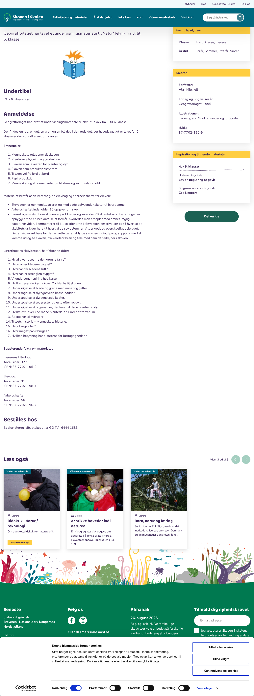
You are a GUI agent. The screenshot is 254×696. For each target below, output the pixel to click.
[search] (240, 17)
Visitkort (187, 17)
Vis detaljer (205, 688)
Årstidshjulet (102, 17)
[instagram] (83, 621)
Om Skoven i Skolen (224, 4)
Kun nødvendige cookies (221, 670)
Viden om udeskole (162, 17)
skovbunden (168, 633)
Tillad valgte (221, 659)
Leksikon (124, 17)
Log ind (245, 4)
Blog (203, 4)
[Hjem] (23, 17)
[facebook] (71, 621)
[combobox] (220, 17)
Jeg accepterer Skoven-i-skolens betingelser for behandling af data (225, 635)
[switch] (115, 688)
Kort (140, 17)
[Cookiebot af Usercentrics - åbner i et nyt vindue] (25, 688)
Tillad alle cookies (221, 647)
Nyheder (190, 4)
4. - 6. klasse (189, 166)
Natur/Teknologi (20, 542)
